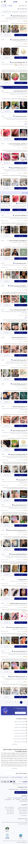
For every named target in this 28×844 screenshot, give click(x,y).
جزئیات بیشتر (6, 35)
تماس (20, 35)
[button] (14, 25)
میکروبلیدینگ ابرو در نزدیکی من (16, 777)
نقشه (3, 5)
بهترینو (25, 777)
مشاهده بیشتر (14, 744)
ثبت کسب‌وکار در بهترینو (21, 712)
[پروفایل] (2, 2)
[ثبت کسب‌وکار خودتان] (4, 2)
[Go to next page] (7, 702)
